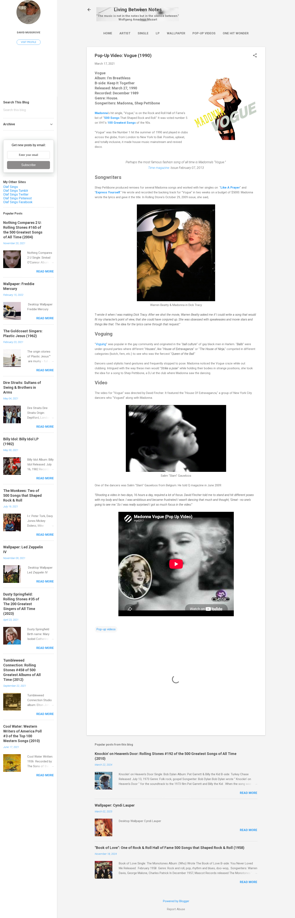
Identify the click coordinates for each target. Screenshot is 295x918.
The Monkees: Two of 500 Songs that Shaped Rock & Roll (22, 495)
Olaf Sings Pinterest (17, 198)
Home (107, 33)
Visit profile (28, 42)
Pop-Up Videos (204, 33)
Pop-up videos (106, 629)
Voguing (101, 344)
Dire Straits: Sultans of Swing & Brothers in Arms (22, 387)
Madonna (101, 113)
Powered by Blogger (176, 901)
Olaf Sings (10, 187)
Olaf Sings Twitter (15, 194)
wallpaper (176, 33)
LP (158, 33)
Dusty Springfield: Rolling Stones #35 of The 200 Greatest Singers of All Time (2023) (21, 604)
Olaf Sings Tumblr (15, 191)
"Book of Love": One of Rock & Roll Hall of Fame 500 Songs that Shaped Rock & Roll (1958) (169, 848)
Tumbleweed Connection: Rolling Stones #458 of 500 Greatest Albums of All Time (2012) (22, 670)
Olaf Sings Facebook (18, 202)
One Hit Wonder (236, 33)
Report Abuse (176, 909)
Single (143, 33)
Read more (248, 793)
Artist (124, 33)
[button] (254, 56)
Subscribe (28, 165)
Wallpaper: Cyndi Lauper (115, 805)
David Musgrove (28, 32)
